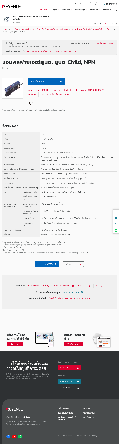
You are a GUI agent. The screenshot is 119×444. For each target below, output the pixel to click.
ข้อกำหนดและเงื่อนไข (65, 413)
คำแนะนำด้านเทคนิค (37, 285)
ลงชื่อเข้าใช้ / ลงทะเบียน (64, 4)
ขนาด (30, 94)
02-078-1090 (111, 4)
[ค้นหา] (116, 10)
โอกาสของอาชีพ (81, 4)
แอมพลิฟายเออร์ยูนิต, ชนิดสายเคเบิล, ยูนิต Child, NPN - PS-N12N (51, 51)
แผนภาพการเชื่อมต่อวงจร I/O (53, 94)
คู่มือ (54, 90)
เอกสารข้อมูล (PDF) (36, 90)
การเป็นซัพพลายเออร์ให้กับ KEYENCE (67, 418)
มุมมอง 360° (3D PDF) (91, 90)
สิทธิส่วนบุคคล (88, 409)
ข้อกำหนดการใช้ (89, 413)
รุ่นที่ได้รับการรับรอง (64, 409)
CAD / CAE (69, 90)
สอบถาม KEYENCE (71, 292)
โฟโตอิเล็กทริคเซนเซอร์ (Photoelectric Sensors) (69, 298)
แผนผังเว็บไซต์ (88, 417)
